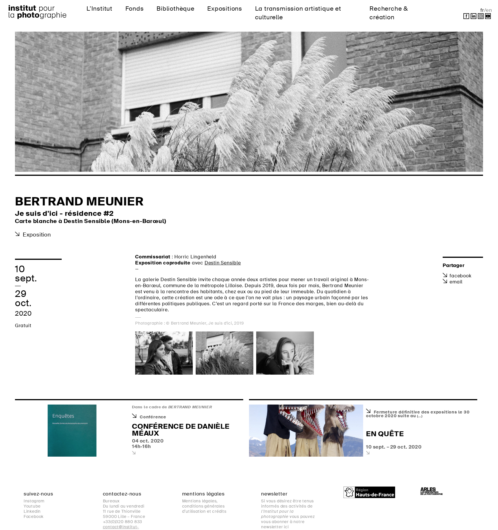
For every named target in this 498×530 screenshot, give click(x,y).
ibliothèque (175, 8)
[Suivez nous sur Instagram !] (481, 16)
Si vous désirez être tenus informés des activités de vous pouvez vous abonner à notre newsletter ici (288, 513)
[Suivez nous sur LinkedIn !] (473, 16)
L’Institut (99, 8)
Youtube (32, 506)
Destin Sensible (223, 263)
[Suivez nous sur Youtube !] (488, 16)
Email (456, 282)
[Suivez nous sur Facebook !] (466, 16)
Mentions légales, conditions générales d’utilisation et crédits (204, 506)
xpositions (224, 8)
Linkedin (32, 511)
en (489, 10)
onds (134, 8)
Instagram (34, 501)
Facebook (460, 276)
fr (482, 10)
